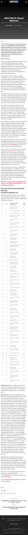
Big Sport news (17, 528)
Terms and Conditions (11, 520)
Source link (3, 490)
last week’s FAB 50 (12, 151)
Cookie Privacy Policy (21, 518)
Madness (9, 493)
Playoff (13, 493)
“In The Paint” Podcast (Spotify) (13, 183)
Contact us (19, 520)
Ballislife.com (7, 481)
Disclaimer (3, 518)
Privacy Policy (9, 518)
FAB (5, 493)
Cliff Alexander (14, 144)
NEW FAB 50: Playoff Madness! (13, 479)
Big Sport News (9, 25)
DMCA (14, 518)
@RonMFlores (7, 476)
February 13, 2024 (18, 25)
